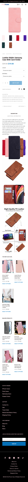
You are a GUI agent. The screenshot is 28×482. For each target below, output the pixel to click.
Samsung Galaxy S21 (19, 96)
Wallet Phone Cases (17, 53)
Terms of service (14, 468)
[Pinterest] (24, 89)
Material (4, 73)
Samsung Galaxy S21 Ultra (19, 97)
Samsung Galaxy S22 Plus (16, 99)
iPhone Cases (6, 389)
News (3, 428)
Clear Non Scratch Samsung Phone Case (6, 338)
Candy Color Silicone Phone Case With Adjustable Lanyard (5, 367)
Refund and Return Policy (9, 412)
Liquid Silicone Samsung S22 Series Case (17, 277)
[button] (18, 4)
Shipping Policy (6, 415)
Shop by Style (9, 53)
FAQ (3, 407)
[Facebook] (19, 89)
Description (14, 113)
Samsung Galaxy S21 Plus (7, 97)
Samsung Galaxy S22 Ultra (8, 101)
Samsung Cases (11, 96)
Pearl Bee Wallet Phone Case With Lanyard (6, 306)
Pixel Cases (5, 391)
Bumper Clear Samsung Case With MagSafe (17, 366)
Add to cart (15, 82)
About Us (4, 423)
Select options (6, 283)
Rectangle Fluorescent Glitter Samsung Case (18, 338)
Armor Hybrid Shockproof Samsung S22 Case (5, 277)
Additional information (14, 116)
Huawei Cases (6, 396)
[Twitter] (22, 89)
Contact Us (5, 405)
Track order (5, 410)
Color (4, 67)
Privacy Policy (14, 466)
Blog (3, 426)
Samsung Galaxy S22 (6, 99)
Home (3, 53)
